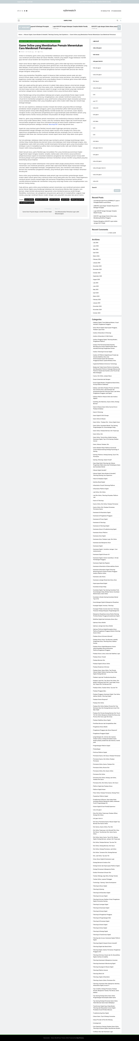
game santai (65, 199)
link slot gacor (97, 68)
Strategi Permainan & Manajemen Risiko (104, 869)
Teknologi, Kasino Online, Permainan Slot (104, 980)
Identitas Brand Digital (99, 482)
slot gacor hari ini (98, 148)
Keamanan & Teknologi (99, 522)
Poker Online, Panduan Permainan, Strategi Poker (106, 793)
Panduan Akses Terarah (99, 657)
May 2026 (95, 249)
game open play (54, 199)
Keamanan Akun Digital (99, 536)
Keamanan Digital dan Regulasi (101, 563)
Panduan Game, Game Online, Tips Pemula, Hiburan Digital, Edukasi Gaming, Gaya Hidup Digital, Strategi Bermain (105, 672)
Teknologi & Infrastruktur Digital (101, 892)
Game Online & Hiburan (99, 419)
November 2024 (97, 309)
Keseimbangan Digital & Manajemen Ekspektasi (106, 602)
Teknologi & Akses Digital (100, 886)
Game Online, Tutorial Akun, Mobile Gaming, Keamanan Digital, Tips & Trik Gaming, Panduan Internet (105, 439)
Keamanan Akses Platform (100, 532)
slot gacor (96, 114)
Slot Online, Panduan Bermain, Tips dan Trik (104, 842)
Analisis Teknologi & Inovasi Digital (102, 351)
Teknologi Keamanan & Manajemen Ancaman (105, 960)
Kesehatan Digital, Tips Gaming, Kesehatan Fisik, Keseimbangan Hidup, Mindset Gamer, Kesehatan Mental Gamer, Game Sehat (106, 591)
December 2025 (97, 266)
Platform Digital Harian (99, 789)
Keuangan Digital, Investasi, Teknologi (103, 605)
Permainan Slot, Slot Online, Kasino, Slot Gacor (105, 783)
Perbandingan (96, 749)
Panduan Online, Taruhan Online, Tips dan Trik (105, 687)
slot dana (95, 121)
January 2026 (96, 262)
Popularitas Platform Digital (100, 796)
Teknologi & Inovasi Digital (100, 896)
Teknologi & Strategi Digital (100, 931)
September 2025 (97, 276)
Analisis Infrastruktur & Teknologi (102, 333)
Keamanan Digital (98, 546)
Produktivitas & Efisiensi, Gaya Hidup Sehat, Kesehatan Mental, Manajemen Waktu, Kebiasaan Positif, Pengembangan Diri (106, 801)
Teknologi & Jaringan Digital (100, 904)
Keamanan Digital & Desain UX (101, 554)
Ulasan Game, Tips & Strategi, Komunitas (104, 1016)
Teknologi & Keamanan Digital (101, 908)
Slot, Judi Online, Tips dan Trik (101, 856)
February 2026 (97, 259)
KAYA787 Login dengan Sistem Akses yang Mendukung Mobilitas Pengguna (90, 1)
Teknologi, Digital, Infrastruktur (101, 977)
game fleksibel (29, 199)
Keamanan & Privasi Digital (100, 519)
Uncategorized (97, 1023)
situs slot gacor (97, 74)
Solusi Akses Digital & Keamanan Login (103, 859)
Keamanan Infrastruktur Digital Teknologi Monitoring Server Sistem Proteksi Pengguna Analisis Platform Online (105, 571)
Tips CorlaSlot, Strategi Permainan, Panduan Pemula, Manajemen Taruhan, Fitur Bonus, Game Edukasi (106, 990)
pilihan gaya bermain (77, 199)
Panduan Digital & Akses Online (101, 663)
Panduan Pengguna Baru (99, 691)
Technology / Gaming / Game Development (104, 882)
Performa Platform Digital (100, 752)
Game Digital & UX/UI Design (101, 415)
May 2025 (95, 289)
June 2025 (96, 286)
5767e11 (23, 52)
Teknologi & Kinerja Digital (100, 911)
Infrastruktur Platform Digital (101, 488)
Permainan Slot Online (99, 774)
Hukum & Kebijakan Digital (100, 478)
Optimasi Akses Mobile (99, 622)
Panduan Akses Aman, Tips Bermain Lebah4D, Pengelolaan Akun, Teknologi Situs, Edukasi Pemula (105, 641)
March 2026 (96, 256)
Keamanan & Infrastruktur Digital (102, 512)
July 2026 (95, 242)
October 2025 (96, 273)
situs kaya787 (53, 124)
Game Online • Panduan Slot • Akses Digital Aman (106, 422)
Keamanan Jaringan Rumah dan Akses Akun (105, 580)
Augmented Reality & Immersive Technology (105, 364)
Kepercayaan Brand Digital (100, 583)
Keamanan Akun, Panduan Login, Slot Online (105, 539)
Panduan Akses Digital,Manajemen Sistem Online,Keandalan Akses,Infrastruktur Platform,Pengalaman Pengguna (104, 648)
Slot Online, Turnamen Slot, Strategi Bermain (105, 852)
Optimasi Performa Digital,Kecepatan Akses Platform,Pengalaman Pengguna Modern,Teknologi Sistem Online (106, 631)
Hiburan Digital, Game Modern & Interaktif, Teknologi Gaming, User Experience (40, 41)
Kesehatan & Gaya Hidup (99, 586)
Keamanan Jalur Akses (99, 576)
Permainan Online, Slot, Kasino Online (103, 771)
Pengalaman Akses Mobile (100, 727)
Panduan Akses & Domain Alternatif (102, 636)
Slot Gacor (96, 81)
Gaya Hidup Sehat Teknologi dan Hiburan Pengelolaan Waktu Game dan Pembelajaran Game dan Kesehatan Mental (106, 465)
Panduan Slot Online (98, 703)
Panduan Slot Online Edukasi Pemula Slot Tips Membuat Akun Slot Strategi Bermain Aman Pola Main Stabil (106, 708)
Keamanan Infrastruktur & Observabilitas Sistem (106, 566)
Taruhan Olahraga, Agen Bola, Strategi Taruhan (105, 876)
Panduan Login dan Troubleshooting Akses (104, 677)
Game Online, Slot (98, 434)
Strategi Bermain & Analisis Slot (101, 862)
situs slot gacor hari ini (99, 168)
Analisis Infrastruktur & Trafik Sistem (103, 336)
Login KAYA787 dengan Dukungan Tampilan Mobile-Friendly (42, 26)
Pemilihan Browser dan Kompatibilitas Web (104, 723)
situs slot (95, 108)
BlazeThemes (80, 1038)
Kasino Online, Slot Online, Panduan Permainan (105, 504)
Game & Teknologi (98, 412)
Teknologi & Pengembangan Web (102, 918)
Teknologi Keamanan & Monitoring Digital (104, 963)
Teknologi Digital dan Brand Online (102, 946)
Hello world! (112, 233)
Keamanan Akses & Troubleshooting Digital (104, 529)
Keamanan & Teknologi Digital (101, 526)
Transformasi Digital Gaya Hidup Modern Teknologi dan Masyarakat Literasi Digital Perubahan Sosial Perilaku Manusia (104, 1008)
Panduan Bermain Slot (99, 660)
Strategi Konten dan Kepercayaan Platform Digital (106, 866)
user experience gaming (27, 202)
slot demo (96, 141)
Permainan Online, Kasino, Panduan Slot (103, 764)
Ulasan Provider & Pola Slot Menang (102, 1020)
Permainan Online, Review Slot (101, 767)
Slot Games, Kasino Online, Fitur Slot (103, 827)
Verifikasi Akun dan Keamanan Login (103, 1031)
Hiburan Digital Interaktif (99, 470)
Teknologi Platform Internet (100, 970)
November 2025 (97, 269)
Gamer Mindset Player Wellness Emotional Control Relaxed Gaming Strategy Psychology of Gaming (106, 449)
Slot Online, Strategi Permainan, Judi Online (104, 849)
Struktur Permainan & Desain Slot (102, 872)
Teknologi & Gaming (98, 889)
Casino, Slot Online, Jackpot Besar (102, 376)
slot (94, 94)
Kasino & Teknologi (98, 500)
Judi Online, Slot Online (99, 492)
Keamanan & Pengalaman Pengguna (102, 516)
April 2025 (96, 293)
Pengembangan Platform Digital (101, 745)
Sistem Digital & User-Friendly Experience (104, 806)
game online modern (41, 199)
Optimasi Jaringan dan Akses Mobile (103, 626)
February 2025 (97, 299)
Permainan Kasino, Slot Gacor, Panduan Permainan (106, 755)
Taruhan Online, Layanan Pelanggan (102, 879)
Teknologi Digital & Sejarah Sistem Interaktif (105, 943)
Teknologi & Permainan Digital (101, 921)
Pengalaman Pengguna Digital (101, 733)
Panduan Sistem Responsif (100, 699)
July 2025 (95, 283)
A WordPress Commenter (100, 233)
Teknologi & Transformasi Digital (102, 934)
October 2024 (96, 313)
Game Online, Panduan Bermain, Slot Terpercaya (106, 430)
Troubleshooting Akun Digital (101, 1013)
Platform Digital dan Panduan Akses (102, 786)
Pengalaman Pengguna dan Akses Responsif (105, 730)
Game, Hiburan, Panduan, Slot (101, 444)
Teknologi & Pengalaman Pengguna (102, 914)
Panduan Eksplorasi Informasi (101, 667)
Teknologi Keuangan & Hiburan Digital (103, 967)
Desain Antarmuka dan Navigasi (101, 379)
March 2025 (96, 296)
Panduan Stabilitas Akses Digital (102, 720)
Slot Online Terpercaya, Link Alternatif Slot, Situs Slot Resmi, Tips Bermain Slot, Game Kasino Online (106, 832)
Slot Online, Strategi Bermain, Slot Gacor (104, 845)
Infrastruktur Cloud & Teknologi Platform (104, 485)
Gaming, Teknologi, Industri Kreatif (102, 460)
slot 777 (95, 101)
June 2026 (96, 246)
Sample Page (68, 20)
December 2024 (97, 306)
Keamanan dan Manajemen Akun (102, 542)
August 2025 (96, 279)
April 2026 (96, 252)
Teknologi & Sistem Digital (100, 924)
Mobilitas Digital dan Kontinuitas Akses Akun (105, 619)
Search (94, 187)
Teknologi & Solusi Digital (100, 928)
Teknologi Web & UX (98, 973)
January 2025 (96, 303)
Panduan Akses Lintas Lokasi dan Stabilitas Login (106, 653)
